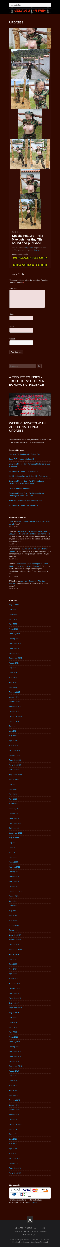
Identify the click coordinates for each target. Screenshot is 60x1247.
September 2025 (15, 658)
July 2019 (12, 1018)
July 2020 (12, 959)
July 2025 (12, 668)
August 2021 (14, 896)
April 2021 (13, 916)
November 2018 (15, 1056)
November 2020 (15, 940)
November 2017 (15, 1115)
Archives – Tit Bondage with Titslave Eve (24, 454)
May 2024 (13, 736)
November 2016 (15, 1173)
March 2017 (13, 1154)
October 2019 (14, 1003)
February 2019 (14, 1042)
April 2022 (13, 857)
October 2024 (14, 712)
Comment (13, 288)
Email (12, 327)
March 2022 (13, 862)
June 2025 (13, 673)
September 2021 (15, 891)
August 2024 (14, 721)
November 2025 (15, 648)
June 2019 (13, 1022)
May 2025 (13, 678)
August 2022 (14, 838)
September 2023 (15, 775)
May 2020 (13, 969)
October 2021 (14, 886)
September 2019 (15, 1008)
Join (36, 1228)
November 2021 (15, 882)
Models (28, 1228)
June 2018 (13, 1081)
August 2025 (14, 663)
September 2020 (15, 950)
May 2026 (13, 619)
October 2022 (14, 828)
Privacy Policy (31, 1231)
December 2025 (15, 644)
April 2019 (13, 1032)
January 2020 (14, 988)
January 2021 (14, 930)
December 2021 (15, 877)
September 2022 (15, 833)
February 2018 (14, 1100)
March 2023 (13, 804)
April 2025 (13, 682)
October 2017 (14, 1120)
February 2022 (14, 867)
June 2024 (13, 731)
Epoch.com (32, 1202)
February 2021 (14, 925)
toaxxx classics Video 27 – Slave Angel (24, 471)
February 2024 (14, 750)
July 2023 (12, 784)
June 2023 (13, 789)
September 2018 (15, 1066)
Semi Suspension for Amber (19, 488)
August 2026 (14, 605)
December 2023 (15, 760)
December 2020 (15, 935)
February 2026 (14, 634)
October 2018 (14, 1061)
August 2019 (14, 1013)
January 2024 (14, 755)
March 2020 (13, 979)
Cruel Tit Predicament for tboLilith (21, 459)
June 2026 (13, 614)
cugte (11, 522)
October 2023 (14, 770)
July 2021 (12, 901)
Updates (29, 248)
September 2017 (15, 1124)
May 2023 (13, 794)
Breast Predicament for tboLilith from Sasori (25, 501)
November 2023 (15, 765)
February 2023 (14, 809)
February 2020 (14, 984)
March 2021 (13, 920)
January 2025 (14, 697)
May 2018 (13, 1086)
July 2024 (12, 726)
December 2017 (15, 1110)
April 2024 (13, 741)
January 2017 (14, 1163)
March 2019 (13, 1037)
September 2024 (15, 716)
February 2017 (14, 1158)
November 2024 (15, 707)
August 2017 (14, 1129)
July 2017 (12, 1134)
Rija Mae (37, 250)
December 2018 (15, 1052)
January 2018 (14, 1105)
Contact (18, 1231)
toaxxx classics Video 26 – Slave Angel (24, 505)
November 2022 (15, 823)
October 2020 (14, 945)
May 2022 (13, 852)
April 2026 (13, 624)
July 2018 (12, 1076)
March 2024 (13, 746)
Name (12, 314)
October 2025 (14, 653)
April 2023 (13, 799)
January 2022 (14, 872)
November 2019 (15, 998)
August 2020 (14, 954)
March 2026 (13, 629)
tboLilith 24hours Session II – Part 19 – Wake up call (28, 476)
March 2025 (13, 687)
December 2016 (15, 1168)
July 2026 (12, 610)
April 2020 (13, 974)
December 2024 (15, 702)
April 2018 (13, 1090)
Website (12, 339)
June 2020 (13, 964)
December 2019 (15, 993)
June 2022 (13, 848)
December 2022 (15, 818)
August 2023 (14, 780)
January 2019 (14, 1047)
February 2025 (14, 692)
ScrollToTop (30, 1219)
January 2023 (14, 814)
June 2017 (13, 1139)
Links (42, 1228)
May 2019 (13, 1027)
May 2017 (13, 1144)
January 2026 (14, 639)
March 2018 (13, 1095)
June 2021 (13, 906)
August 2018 (14, 1071)
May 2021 (13, 911)
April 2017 (13, 1149)
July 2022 (12, 843)
